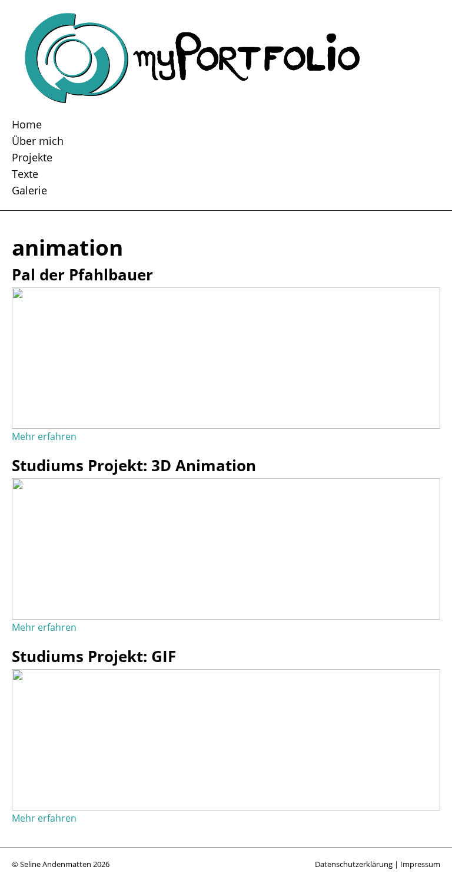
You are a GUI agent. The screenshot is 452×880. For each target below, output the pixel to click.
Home (27, 124)
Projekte (32, 157)
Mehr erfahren (44, 436)
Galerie (29, 190)
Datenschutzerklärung (354, 864)
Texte (25, 173)
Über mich (38, 140)
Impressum (420, 864)
